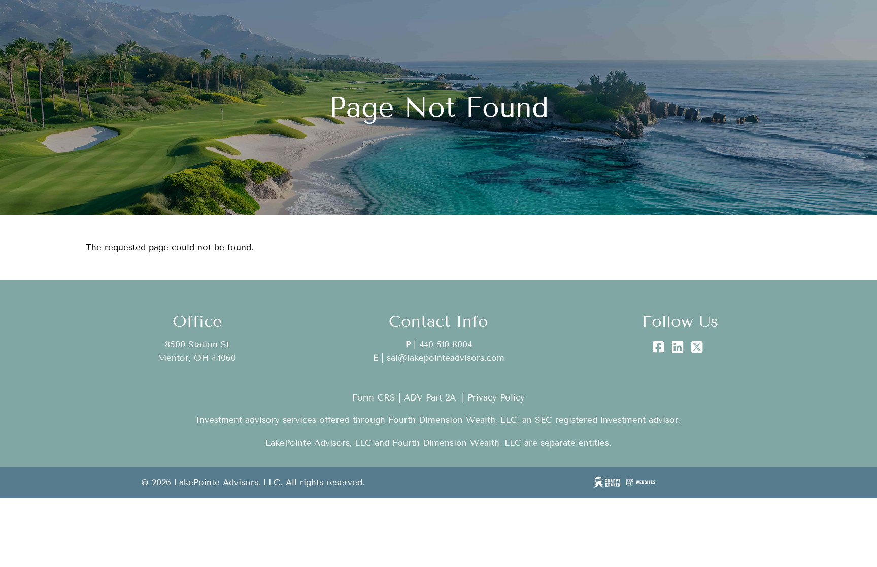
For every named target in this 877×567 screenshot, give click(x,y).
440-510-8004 (445, 344)
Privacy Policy (496, 397)
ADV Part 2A (430, 397)
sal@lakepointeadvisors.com (445, 358)
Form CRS (373, 397)
